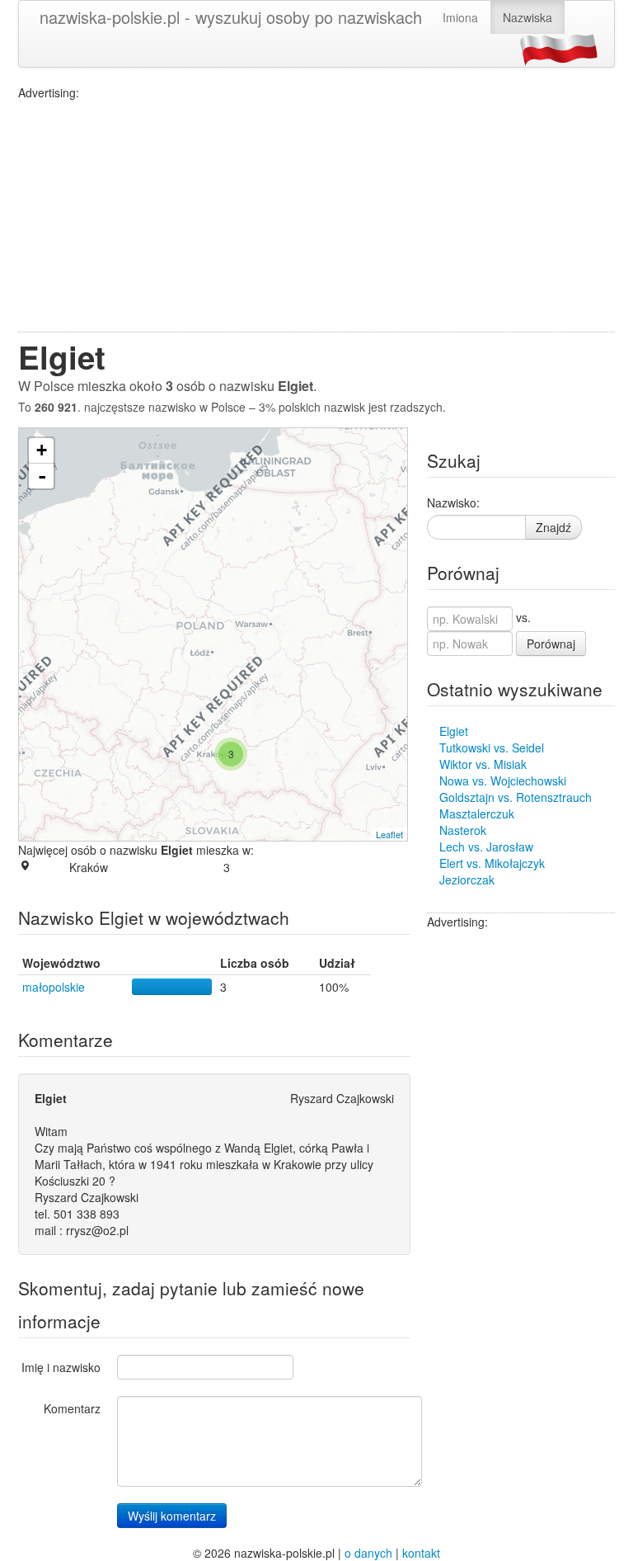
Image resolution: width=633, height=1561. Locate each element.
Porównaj (551, 643)
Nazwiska (527, 17)
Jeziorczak (467, 879)
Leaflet (389, 834)
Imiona (460, 17)
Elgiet (453, 731)
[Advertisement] (316, 216)
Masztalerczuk (476, 813)
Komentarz (72, 1408)
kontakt (421, 1552)
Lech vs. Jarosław (486, 846)
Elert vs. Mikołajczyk (492, 863)
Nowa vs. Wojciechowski (502, 780)
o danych (368, 1552)
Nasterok (462, 830)
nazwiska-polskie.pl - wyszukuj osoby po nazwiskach (231, 17)
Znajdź (553, 527)
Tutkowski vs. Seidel (491, 747)
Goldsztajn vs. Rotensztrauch (515, 797)
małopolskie (53, 987)
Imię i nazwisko (61, 1367)
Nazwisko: (453, 502)
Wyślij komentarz (172, 1515)
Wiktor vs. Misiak (483, 764)
